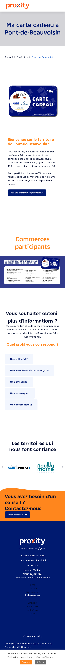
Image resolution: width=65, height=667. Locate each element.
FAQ (32, 584)
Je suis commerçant (33, 555)
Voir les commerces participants (27, 192)
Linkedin (32, 602)
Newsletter (32, 592)
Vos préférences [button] (45, 657)
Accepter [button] (26, 662)
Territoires (22, 57)
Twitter (32, 613)
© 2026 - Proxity (32, 636)
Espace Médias (32, 570)
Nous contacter (15, 514)
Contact (32, 588)
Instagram (33, 610)
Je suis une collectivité (32, 560)
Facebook (32, 606)
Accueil (9, 57)
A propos (32, 565)
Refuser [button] (40, 662)
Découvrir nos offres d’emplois (32, 577)
